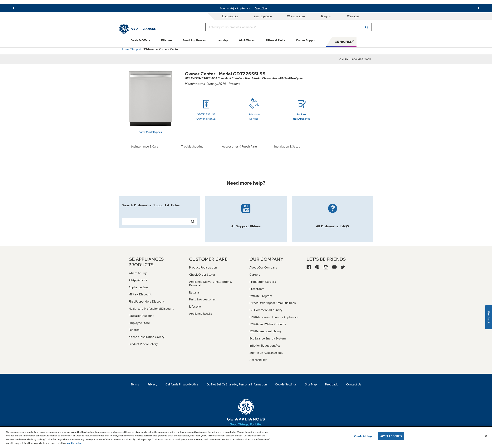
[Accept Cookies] (486, 436)
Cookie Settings (363, 436)
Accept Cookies (391, 436)
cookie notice (74, 443)
